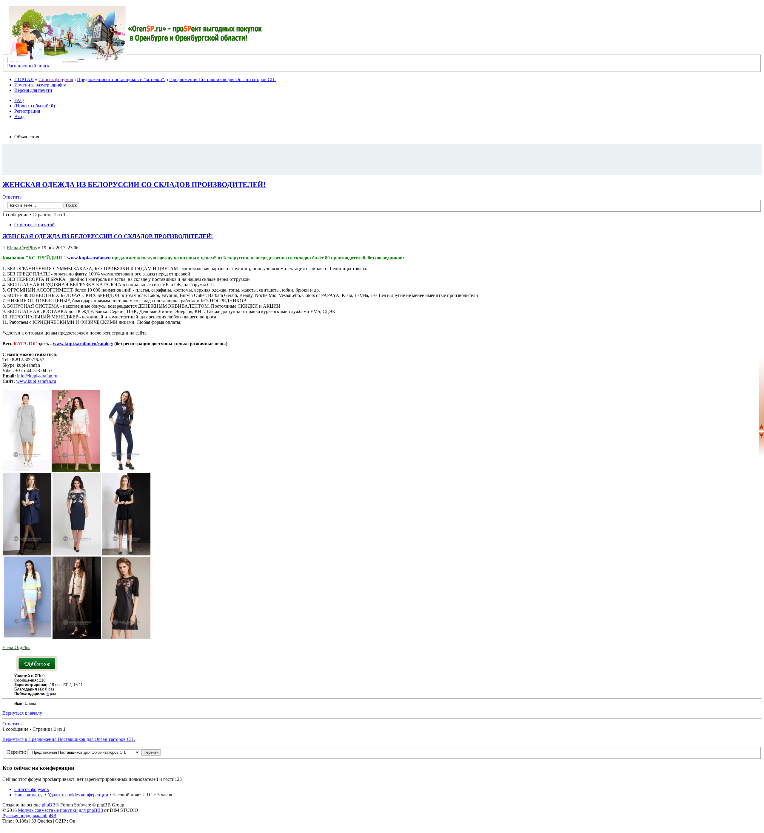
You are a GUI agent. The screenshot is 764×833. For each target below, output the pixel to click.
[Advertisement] (382, 159)
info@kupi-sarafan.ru (37, 375)
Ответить (11, 196)
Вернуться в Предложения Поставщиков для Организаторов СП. (68, 739)
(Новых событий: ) (34, 105)
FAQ (19, 100)
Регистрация (27, 111)
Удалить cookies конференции (78, 794)
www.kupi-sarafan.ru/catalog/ (83, 343)
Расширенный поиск (28, 65)
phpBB (49, 804)
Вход (19, 116)
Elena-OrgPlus (22, 247)
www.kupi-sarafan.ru (89, 257)
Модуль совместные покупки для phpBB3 (60, 810)
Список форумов (55, 79)
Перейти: (16, 752)
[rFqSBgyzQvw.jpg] (77, 637)
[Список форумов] (135, 33)
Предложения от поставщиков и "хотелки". (121, 79)
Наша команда (29, 794)
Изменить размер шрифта (40, 84)
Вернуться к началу (22, 713)
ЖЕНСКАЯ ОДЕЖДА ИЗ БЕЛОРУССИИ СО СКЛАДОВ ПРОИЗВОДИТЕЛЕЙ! (134, 184)
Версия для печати (33, 90)
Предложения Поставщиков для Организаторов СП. (222, 79)
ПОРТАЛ (24, 79)
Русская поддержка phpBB (29, 815)
